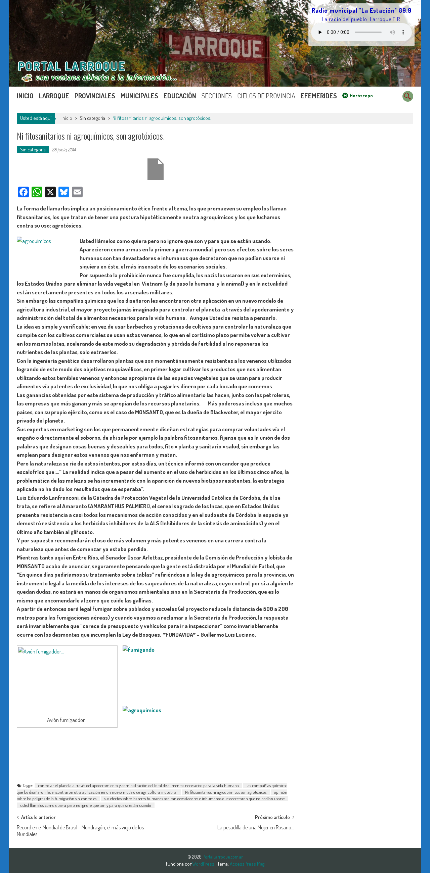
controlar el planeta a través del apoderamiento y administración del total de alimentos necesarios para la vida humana (138, 785)
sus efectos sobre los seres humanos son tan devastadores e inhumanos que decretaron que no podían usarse (194, 798)
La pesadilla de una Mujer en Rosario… (255, 827)
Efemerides (319, 95)
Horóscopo (361, 95)
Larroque (54, 95)
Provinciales (95, 95)
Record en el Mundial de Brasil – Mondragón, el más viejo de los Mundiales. (80, 829)
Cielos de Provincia (266, 95)
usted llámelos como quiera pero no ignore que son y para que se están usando (85, 805)
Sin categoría (92, 118)
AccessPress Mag (247, 864)
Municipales (139, 95)
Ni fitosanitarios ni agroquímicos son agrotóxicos (225, 792)
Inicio (25, 95)
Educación (180, 95)
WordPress (203, 864)
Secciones (217, 95)
